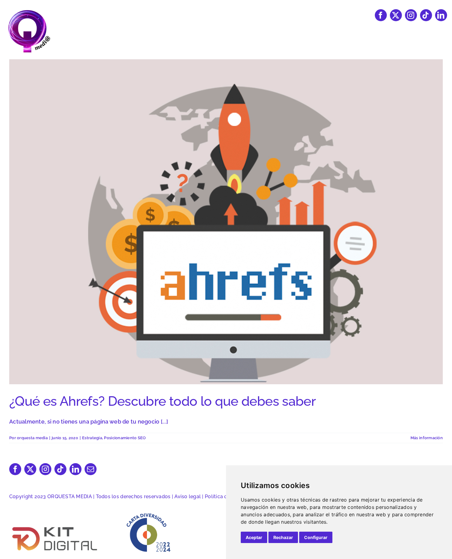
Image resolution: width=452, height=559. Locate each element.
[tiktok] (426, 15)
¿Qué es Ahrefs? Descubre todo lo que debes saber (162, 401)
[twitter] (396, 15)
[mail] (91, 469)
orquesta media (32, 438)
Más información (426, 438)
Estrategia (92, 438)
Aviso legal (187, 496)
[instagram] (411, 15)
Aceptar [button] (254, 537)
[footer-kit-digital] (55, 526)
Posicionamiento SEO (125, 438)
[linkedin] (441, 15)
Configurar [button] (315, 537)
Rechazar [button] (283, 537)
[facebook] (381, 15)
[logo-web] (29, 12)
